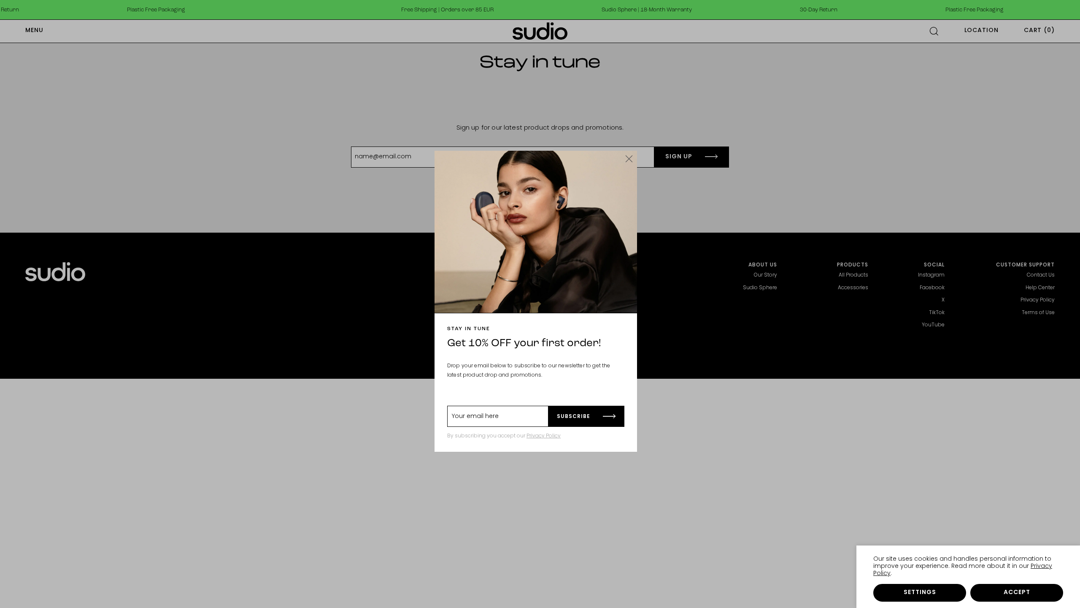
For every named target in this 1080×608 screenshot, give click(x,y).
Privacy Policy (543, 436)
